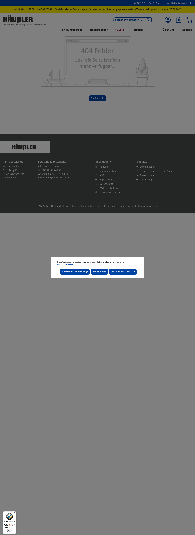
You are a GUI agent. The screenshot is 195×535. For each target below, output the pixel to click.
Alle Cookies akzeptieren (123, 271)
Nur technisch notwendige (75, 271)
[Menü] (14, 513)
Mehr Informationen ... (66, 264)
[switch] (9, 530)
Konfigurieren (99, 271)
